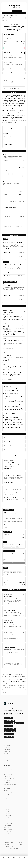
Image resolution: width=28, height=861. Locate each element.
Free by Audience (8, 829)
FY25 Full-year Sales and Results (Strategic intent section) (13, 325)
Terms (21, 844)
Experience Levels (8, 793)
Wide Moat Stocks (8, 770)
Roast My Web (18, 839)
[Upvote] (8, 48)
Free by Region (7, 825)
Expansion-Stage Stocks (9, 772)
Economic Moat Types (9, 778)
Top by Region (7, 811)
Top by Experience (8, 809)
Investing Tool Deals (8, 749)
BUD (11, 572)
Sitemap (7, 846)
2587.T (14, 572)
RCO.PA (17, 570)
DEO (8, 572)
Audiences (6, 790)
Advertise (19, 842)
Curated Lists (7, 751)
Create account (17, 11)
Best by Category (8, 803)
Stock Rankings (9, 723)
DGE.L (5, 570)
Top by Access (7, 813)
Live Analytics (9, 726)
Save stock (15, 73)
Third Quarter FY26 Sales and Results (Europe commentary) (12, 311)
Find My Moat (14, 5)
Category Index (7, 760)
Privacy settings (17, 846)
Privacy (7, 844)
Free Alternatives (8, 756)
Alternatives (7, 753)
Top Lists (6, 799)
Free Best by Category (9, 834)
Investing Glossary (10, 736)
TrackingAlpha (11, 841)
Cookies (14, 844)
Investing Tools (9, 718)
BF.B (9, 570)
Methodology (9, 842)
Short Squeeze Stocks (10, 731)
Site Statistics (7, 782)
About (20, 841)
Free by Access (7, 827)
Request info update (14, 68)
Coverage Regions (8, 795)
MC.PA (21, 570)
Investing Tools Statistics (10, 784)
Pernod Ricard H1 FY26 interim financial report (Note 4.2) (13, 354)
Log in (8, 11)
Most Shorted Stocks (9, 776)
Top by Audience (8, 815)
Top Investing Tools (10, 720)
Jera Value (8, 839)
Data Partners (7, 762)
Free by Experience (8, 823)
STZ (4, 572)
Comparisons (7, 758)
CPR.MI (12, 570)
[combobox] (14, 18)
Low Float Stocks (9, 734)
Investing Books (19, 723)
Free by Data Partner (9, 832)
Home (3, 15)
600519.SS (19, 572)
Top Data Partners (8, 817)
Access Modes (7, 797)
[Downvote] (19, 48)
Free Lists (6, 801)
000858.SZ (6, 574)
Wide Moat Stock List (10, 728)
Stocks (7, 15)
